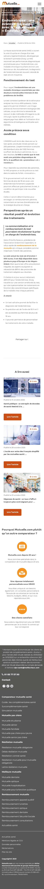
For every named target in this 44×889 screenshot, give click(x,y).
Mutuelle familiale (10, 729)
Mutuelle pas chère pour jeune (17, 733)
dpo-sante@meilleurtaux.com (26, 668)
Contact (6, 680)
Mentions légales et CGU (12, 840)
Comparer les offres (11, 885)
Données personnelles (11, 844)
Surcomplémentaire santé (15, 706)
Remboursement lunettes (15, 804)
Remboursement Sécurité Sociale (18, 816)
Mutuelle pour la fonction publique (19, 790)
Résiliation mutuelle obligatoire (17, 747)
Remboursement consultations (17, 820)
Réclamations (8, 848)
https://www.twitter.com (7, 686)
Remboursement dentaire (15, 812)
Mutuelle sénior (9, 725)
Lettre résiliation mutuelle (14, 767)
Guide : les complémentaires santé (19, 702)
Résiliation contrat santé (14, 756)
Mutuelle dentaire (10, 777)
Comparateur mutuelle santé (17, 697)
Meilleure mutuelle (11, 772)
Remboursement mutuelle (15, 794)
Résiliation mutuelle (12, 742)
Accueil (4, 10)
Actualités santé (16, 10)
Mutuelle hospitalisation (13, 785)
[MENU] (39, 4)
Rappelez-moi (28, 885)
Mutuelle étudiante (11, 721)
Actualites (28, 10)
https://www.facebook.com (4, 686)
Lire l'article (12, 417)
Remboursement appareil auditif (18, 800)
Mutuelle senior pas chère (14, 737)
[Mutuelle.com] (11, 3)
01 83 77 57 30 (11, 675)
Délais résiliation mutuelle (14, 752)
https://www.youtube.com (11, 686)
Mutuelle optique (10, 781)
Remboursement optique (14, 808)
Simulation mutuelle (12, 710)
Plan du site (7, 852)
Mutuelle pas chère (12, 715)
